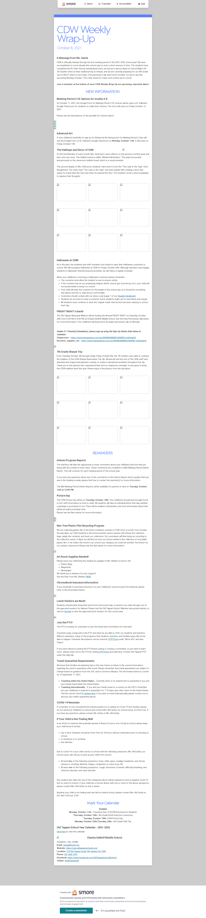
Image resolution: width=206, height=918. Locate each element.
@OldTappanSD (72, 860)
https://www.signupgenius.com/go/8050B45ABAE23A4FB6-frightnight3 (103, 337)
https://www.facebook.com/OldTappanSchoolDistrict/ (92, 857)
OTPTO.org (113, 639)
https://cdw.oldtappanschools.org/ (82, 848)
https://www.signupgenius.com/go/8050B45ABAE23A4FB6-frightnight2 (113, 340)
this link (67, 611)
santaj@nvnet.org (71, 845)
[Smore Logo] (69, 4)
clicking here (89, 693)
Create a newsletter (76, 910)
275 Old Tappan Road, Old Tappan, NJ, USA (86, 851)
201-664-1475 (70, 854)
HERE (88, 576)
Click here (61, 831)
